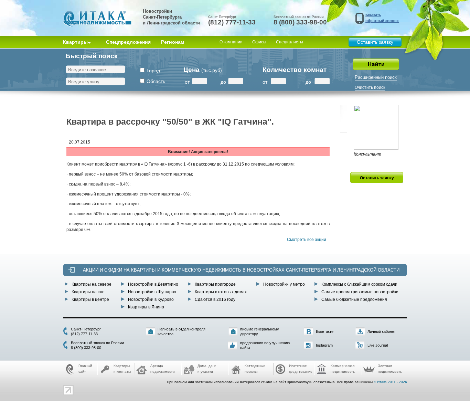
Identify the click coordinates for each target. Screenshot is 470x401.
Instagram (324, 345)
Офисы (259, 42)
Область (156, 81)
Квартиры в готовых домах (221, 291)
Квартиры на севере (91, 284)
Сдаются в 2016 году (215, 299)
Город (153, 70)
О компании (231, 42)
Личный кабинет (381, 331)
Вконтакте (324, 331)
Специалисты (289, 42)
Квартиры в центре (90, 299)
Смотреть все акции (306, 239)
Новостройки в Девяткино (153, 284)
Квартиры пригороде (215, 284)
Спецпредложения (128, 42)
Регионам (172, 42)
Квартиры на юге (88, 291)
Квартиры (75, 42)
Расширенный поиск (376, 77)
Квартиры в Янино (146, 307)
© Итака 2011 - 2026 (390, 382)
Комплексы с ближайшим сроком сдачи (359, 284)
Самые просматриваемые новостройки (359, 291)
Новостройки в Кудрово (151, 299)
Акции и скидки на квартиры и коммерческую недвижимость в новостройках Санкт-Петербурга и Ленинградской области (241, 270)
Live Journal (377, 345)
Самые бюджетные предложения (354, 299)
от (187, 82)
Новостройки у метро (284, 284)
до (223, 82)
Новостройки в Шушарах (152, 291)
